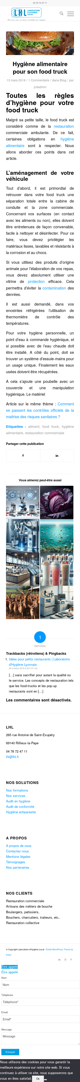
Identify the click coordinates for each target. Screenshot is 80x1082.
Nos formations (17, 790)
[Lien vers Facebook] (71, 959)
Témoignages (15, 861)
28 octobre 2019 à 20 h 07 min (23, 668)
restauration (64, 126)
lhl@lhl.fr (12, 756)
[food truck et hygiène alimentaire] (40, 43)
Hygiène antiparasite (21, 811)
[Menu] (68, 14)
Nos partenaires (17, 867)
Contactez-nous (17, 851)
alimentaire (15, 145)
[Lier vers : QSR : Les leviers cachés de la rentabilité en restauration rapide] (22, 569)
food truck (50, 426)
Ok (38, 1078)
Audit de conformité (20, 806)
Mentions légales (18, 856)
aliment (33, 426)
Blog (63, 80)
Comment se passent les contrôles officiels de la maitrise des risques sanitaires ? (40, 410)
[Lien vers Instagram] (65, 959)
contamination (54, 288)
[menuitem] (59, 14)
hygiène (67, 139)
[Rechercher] (59, 14)
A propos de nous (18, 845)
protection (36, 281)
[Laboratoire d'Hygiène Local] (33, 14)
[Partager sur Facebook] (23, 455)
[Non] (45, 1079)
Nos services (15, 795)
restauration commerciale (44, 432)
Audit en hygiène (18, 801)
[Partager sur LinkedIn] (57, 455)
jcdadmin (40, 87)
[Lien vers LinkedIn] (59, 959)
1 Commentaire (38, 80)
